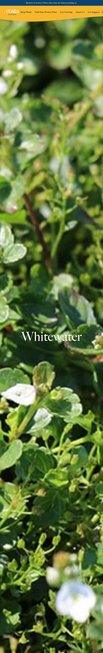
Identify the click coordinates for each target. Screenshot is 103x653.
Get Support (94, 11)
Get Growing (66, 12)
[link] (12, 12)
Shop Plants (26, 11)
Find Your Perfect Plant (46, 12)
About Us (80, 11)
